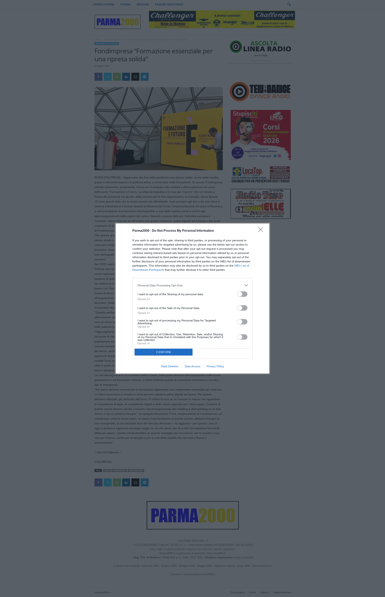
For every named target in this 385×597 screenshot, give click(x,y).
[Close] (262, 231)
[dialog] (192, 298)
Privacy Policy (215, 366)
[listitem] (192, 285)
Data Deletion (169, 366)
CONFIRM (163, 352)
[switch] (242, 294)
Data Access (192, 366)
